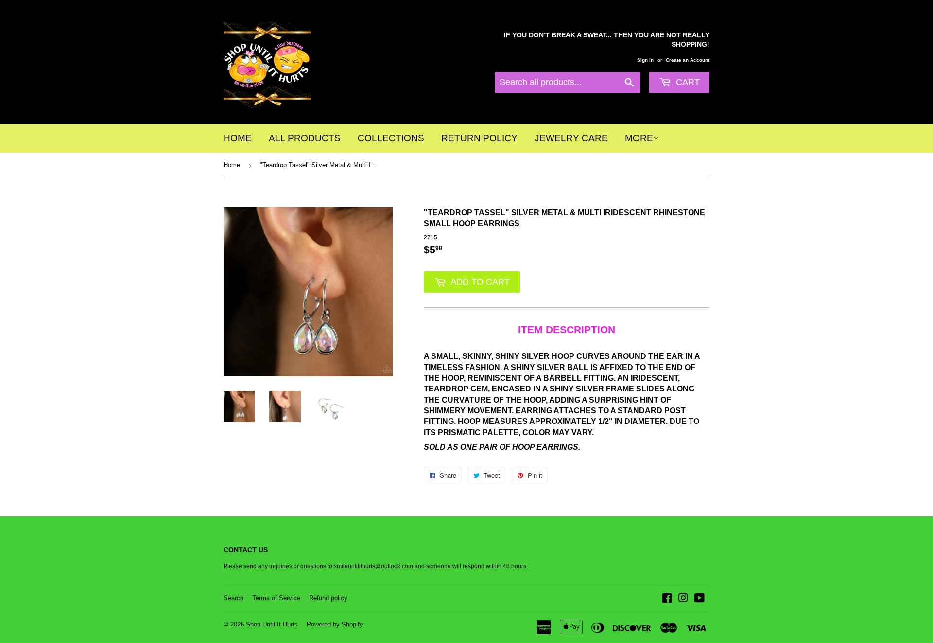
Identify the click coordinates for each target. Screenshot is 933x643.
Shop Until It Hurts (272, 624)
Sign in (645, 60)
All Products (305, 138)
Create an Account (687, 60)
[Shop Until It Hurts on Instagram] (683, 599)
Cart (687, 82)
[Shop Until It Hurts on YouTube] (699, 599)
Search (233, 598)
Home (238, 138)
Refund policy (328, 598)
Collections (391, 138)
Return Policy (479, 138)
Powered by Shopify (335, 624)
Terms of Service (276, 598)
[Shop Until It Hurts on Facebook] (667, 599)
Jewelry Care (571, 138)
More (639, 138)
